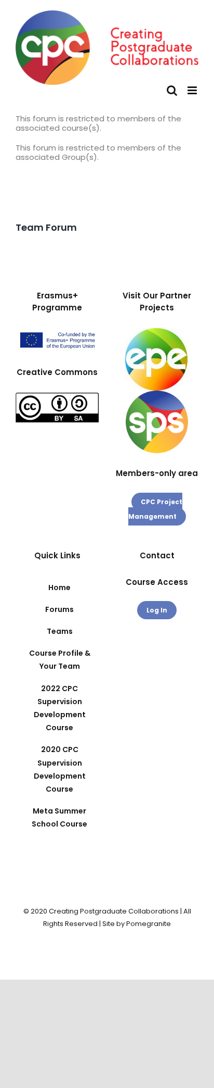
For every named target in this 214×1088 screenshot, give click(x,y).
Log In (156, 610)
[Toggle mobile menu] (193, 90)
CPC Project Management (155, 509)
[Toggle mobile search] (172, 90)
